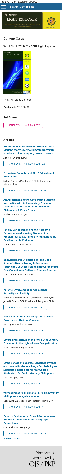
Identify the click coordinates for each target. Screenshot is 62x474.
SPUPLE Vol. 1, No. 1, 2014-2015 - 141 (27, 250)
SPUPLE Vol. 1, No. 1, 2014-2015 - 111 (27, 383)
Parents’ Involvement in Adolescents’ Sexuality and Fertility (25, 291)
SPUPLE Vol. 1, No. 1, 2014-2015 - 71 (26, 307)
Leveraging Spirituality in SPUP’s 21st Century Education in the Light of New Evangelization (30, 341)
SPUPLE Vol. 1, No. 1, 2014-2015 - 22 (26, 163)
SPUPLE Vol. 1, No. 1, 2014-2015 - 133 (27, 190)
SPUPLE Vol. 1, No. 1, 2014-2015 (21, 125)
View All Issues (11, 438)
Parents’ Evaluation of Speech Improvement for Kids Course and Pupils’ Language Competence (29, 419)
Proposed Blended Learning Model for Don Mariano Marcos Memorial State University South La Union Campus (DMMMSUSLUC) (28, 150)
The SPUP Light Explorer (22, 6)
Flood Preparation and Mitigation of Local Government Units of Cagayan (28, 318)
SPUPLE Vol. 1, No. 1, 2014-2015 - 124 (27, 433)
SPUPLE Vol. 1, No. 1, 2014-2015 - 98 (26, 330)
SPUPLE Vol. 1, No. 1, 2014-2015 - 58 (26, 280)
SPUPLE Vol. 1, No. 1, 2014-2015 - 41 (26, 220)
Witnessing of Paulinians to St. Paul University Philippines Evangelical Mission (31, 394)
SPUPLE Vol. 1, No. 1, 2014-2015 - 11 (26, 406)
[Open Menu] (3, 6)
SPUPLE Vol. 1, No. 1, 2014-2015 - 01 (26, 353)
